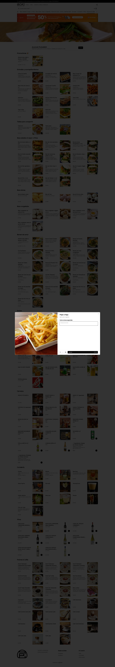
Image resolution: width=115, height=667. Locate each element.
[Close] (98, 313)
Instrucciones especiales (66, 320)
